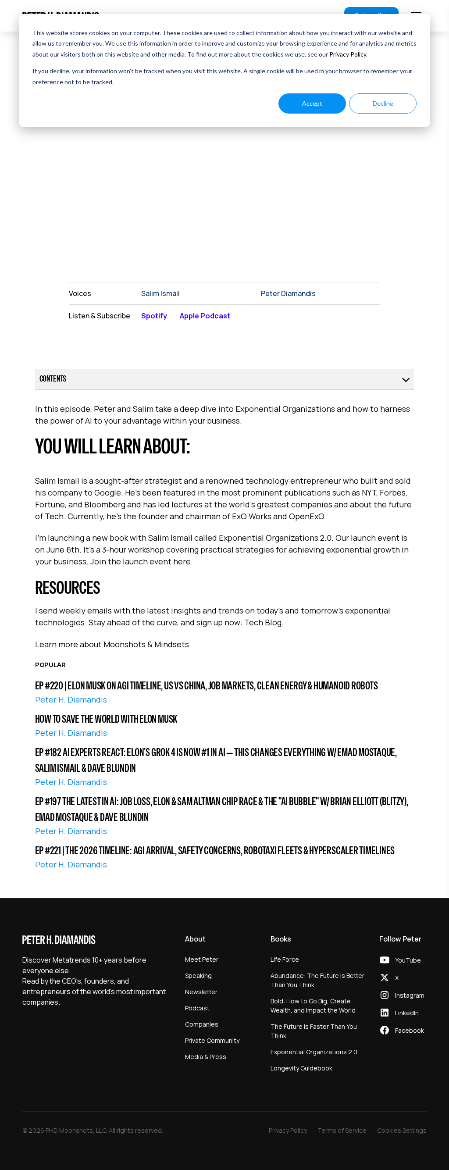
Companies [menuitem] (201, 1024)
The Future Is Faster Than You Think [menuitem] (314, 1031)
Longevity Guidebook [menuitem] (301, 1068)
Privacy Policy (347, 54)
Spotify (154, 316)
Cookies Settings (402, 1130)
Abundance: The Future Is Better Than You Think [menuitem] (317, 980)
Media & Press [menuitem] (205, 1056)
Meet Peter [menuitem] (201, 959)
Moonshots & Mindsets (146, 644)
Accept (312, 103)
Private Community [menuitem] (212, 1040)
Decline (383, 103)
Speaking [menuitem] (198, 975)
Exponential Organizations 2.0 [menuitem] (314, 1052)
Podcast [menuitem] (197, 1008)
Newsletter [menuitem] (201, 992)
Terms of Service (342, 1130)
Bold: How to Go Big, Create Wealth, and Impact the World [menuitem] (313, 1005)
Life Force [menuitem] (285, 959)
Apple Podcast (205, 316)
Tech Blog (263, 622)
